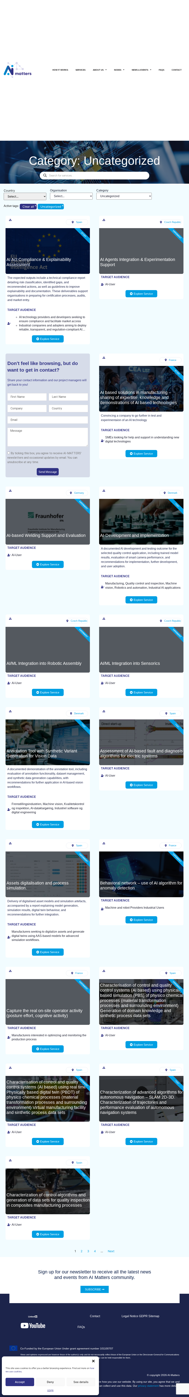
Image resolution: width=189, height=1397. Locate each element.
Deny (50, 1382)
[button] (93, 1361)
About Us (98, 70)
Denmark (172, 492)
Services (80, 70)
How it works (60, 70)
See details (80, 1382)
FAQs (161, 70)
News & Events (140, 70)
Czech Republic (172, 222)
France (172, 360)
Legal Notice (130, 1316)
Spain (79, 222)
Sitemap (153, 1316)
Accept (20, 1382)
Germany (79, 492)
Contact (177, 70)
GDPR (50, 1390)
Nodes (117, 70)
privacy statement (148, 1385)
